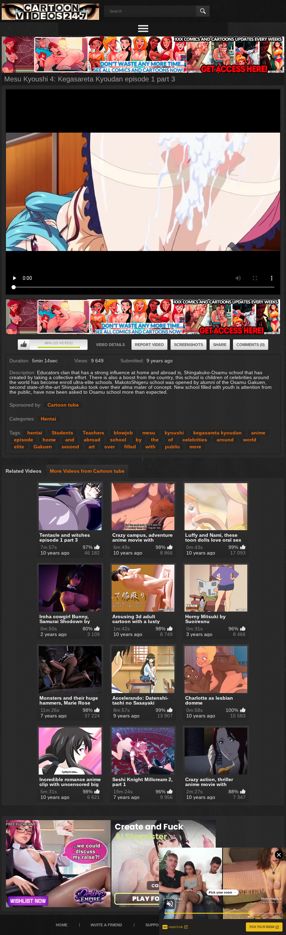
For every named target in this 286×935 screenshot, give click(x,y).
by (139, 439)
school (118, 439)
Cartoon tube (63, 405)
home (49, 439)
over (109, 446)
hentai (34, 432)
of (170, 439)
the (155, 439)
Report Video (149, 345)
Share (219, 345)
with (150, 446)
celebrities (194, 439)
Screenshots (188, 345)
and (69, 439)
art (92, 446)
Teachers (93, 432)
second (70, 446)
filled (130, 446)
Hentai (48, 419)
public (172, 446)
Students (62, 432)
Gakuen (42, 446)
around (225, 439)
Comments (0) (250, 345)
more (195, 446)
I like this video (24, 344)
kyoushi (174, 432)
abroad (92, 439)
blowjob (123, 432)
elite (19, 446)
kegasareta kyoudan (217, 432)
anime (258, 432)
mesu (148, 432)
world (249, 439)
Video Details (110, 345)
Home (61, 925)
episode (23, 439)
